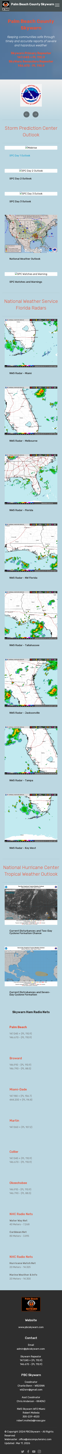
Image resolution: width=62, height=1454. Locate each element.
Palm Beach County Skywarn (32, 6)
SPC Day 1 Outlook (19, 155)
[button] (26, 114)
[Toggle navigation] (57, 5)
